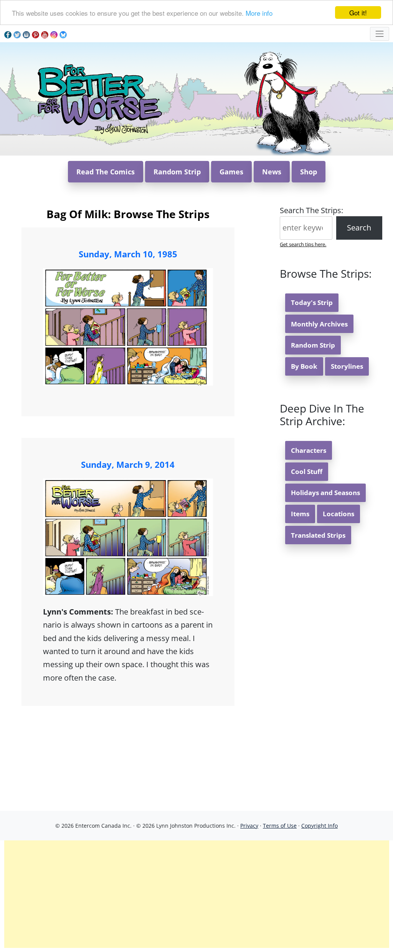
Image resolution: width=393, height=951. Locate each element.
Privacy (249, 825)
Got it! (358, 12)
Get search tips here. (303, 244)
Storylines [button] (347, 366)
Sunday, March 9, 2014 (128, 464)
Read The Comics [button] (105, 171)
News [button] (271, 171)
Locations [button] (338, 513)
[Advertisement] (196, 894)
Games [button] (231, 171)
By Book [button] (304, 366)
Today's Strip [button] (312, 302)
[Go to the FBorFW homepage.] (98, 98)
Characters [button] (308, 450)
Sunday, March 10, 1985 (128, 254)
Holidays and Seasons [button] (325, 492)
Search (359, 227)
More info (259, 13)
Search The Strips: (311, 210)
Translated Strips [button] (318, 535)
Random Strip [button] (177, 171)
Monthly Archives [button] (319, 324)
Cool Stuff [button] (306, 471)
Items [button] (300, 513)
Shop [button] (308, 171)
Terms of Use (280, 825)
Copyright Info (319, 825)
